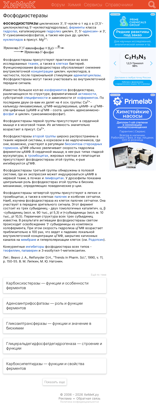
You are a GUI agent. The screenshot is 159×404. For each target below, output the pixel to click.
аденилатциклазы (87, 75)
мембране (28, 240)
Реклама (65, 398)
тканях (33, 63)
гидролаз (10, 31)
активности (87, 94)
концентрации (42, 71)
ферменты (77, 27)
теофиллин (11, 250)
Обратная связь (88, 398)
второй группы (44, 136)
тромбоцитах (38, 155)
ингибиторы (35, 246)
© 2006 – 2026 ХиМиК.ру (79, 394)
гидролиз (54, 31)
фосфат (8, 114)
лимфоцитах (54, 178)
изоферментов (55, 90)
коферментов (87, 98)
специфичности (36, 98)
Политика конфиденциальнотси (79, 401)
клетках (62, 63)
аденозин (90, 31)
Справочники (119, 4)
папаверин (30, 250)
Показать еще (54, 382)
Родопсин (96, 240)
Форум (58, 4)
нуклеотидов (13, 39)
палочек (60, 197)
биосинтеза (73, 144)
